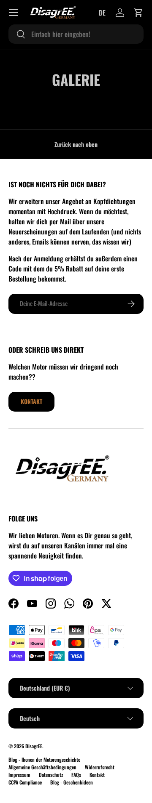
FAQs (76, 774)
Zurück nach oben (76, 144)
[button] (138, 12)
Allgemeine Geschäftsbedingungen (42, 767)
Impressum (19, 774)
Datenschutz (51, 774)
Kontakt (31, 401)
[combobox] (76, 34)
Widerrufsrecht (99, 767)
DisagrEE (33, 746)
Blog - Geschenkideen (71, 782)
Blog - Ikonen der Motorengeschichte (44, 759)
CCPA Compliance (25, 782)
